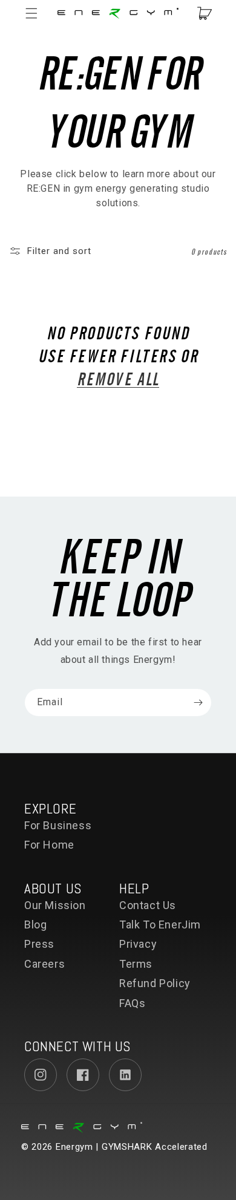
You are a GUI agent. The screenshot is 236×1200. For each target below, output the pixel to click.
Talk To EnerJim (160, 924)
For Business (57, 825)
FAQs (132, 1003)
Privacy (138, 944)
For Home (49, 844)
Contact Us (147, 905)
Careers (44, 963)
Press (39, 944)
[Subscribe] (198, 702)
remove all (118, 378)
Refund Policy (155, 983)
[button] (37, 13)
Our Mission (55, 905)
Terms (135, 963)
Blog (35, 924)
